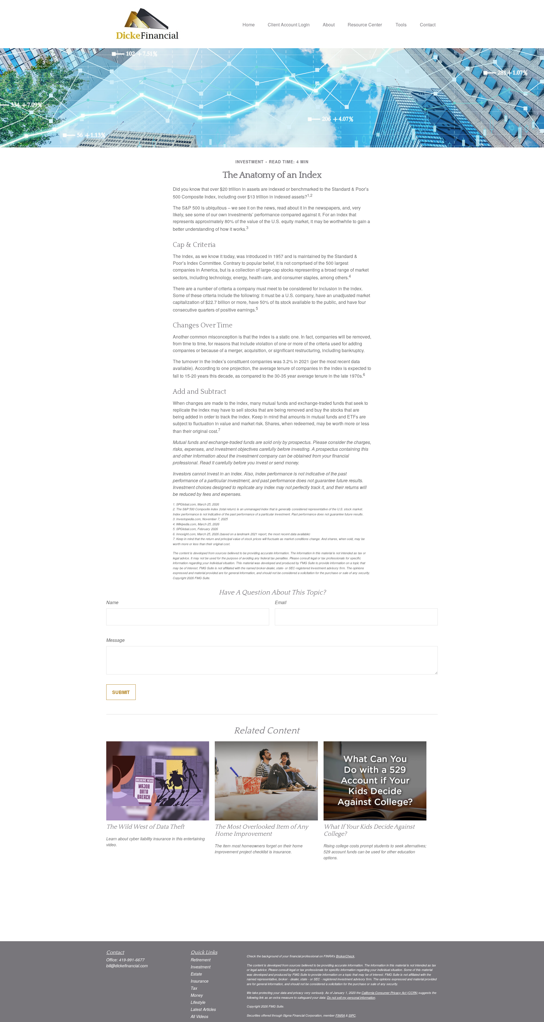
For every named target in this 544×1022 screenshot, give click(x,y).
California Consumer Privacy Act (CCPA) (390, 993)
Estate (196, 974)
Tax (194, 988)
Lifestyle (198, 1002)
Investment (201, 967)
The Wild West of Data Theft (145, 826)
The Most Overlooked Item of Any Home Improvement (261, 830)
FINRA (340, 1015)
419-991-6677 (131, 959)
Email (280, 602)
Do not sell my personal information (351, 997)
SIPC (352, 1015)
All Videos (199, 1016)
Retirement (201, 959)
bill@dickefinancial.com (127, 965)
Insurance (200, 981)
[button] (248, 24)
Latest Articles (203, 1009)
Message (115, 640)
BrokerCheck (345, 956)
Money (197, 995)
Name (112, 602)
